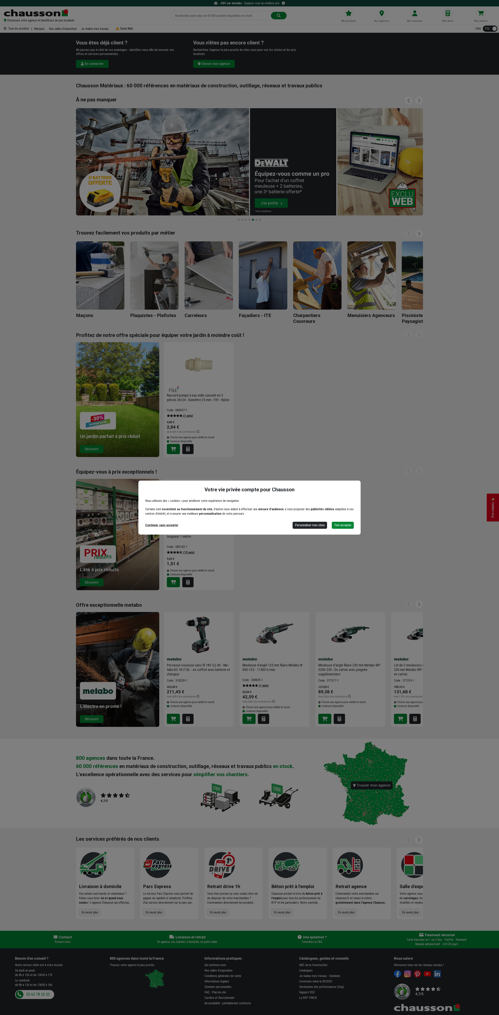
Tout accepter (342, 525)
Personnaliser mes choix (310, 525)
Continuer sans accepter (161, 525)
